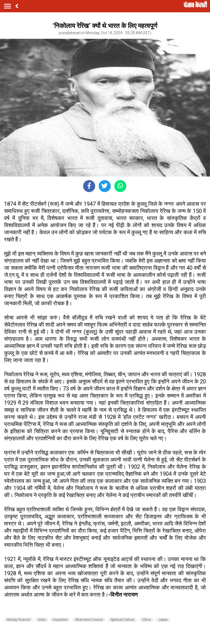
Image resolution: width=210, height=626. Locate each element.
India (41, 620)
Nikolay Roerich (18, 620)
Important (60, 620)
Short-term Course (89, 620)
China (146, 620)
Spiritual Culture (122, 620)
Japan (163, 620)
